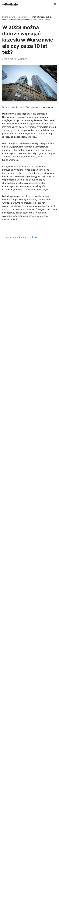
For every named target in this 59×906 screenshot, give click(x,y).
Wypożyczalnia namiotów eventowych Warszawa (28, 107)
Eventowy (23, 17)
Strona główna (9, 17)
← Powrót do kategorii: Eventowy (19, 237)
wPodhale (10, 4)
